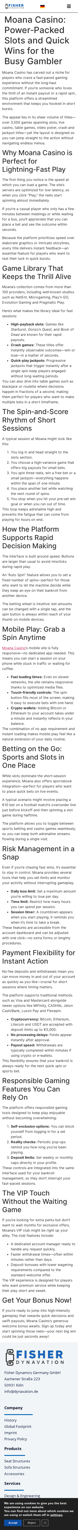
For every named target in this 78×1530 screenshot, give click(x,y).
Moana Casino (14, 648)
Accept (12, 1522)
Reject (32, 1522)
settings (56, 1515)
